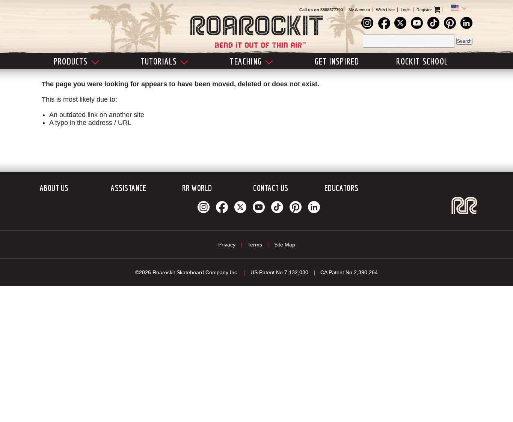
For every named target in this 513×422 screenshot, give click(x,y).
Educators (341, 187)
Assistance (128, 187)
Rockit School (422, 61)
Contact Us (270, 187)
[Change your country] (457, 9)
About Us (54, 187)
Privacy (226, 245)
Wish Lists (385, 10)
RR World (197, 187)
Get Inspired (337, 61)
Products (71, 61)
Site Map (284, 245)
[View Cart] (443, 10)
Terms (254, 245)
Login (405, 10)
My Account (359, 10)
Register (424, 10)
